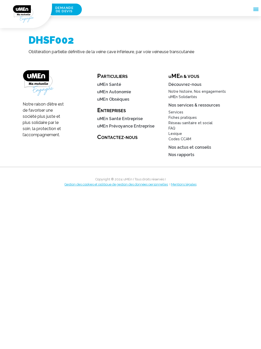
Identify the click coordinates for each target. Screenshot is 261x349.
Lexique (175, 134)
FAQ (171, 128)
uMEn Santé (109, 84)
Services (175, 112)
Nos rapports (181, 154)
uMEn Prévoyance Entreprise (125, 126)
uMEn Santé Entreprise (120, 118)
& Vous (183, 76)
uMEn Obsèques (113, 99)
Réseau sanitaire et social (190, 123)
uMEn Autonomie (114, 91)
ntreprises (111, 110)
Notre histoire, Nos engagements (197, 91)
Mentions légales (184, 184)
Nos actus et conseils (189, 147)
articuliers (112, 76)
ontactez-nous (117, 137)
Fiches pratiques (182, 117)
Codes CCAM (179, 139)
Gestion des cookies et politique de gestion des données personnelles (116, 184)
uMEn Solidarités (182, 97)
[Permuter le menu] (255, 9)
